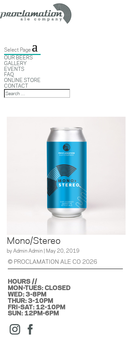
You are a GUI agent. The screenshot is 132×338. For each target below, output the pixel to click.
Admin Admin (28, 250)
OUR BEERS (18, 57)
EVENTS (14, 69)
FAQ (9, 74)
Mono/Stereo (34, 240)
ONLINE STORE (22, 80)
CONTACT (16, 85)
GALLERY (15, 63)
